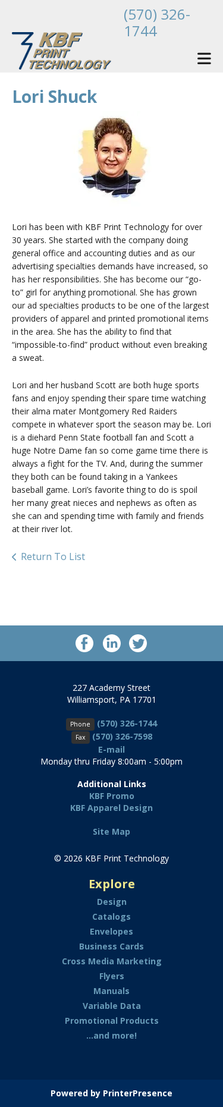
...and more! (111, 1035)
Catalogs (111, 916)
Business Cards (111, 946)
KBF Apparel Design (111, 807)
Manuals (111, 990)
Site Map (111, 831)
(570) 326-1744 (157, 22)
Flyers (111, 976)
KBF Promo (111, 795)
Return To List (53, 556)
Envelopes (111, 931)
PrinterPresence (137, 1093)
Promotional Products (112, 1020)
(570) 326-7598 (122, 736)
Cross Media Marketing (112, 961)
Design (112, 901)
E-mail (111, 749)
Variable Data (112, 1005)
